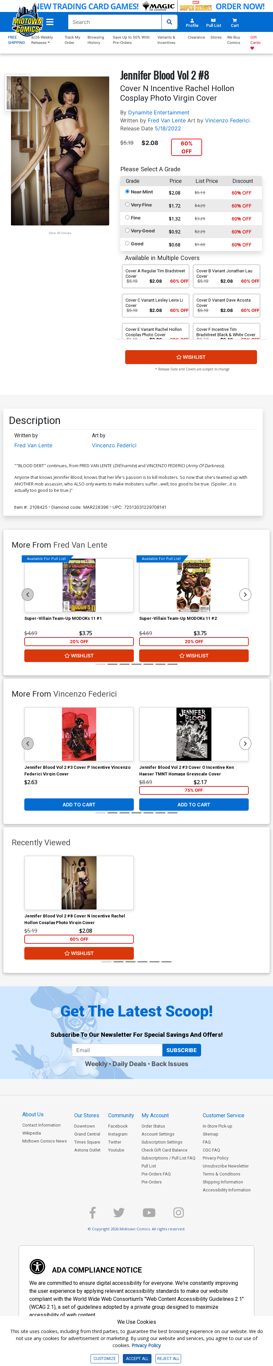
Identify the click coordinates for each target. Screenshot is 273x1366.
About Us (33, 1114)
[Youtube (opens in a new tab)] (149, 1215)
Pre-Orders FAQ (156, 1173)
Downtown (84, 1126)
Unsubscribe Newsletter (226, 1165)
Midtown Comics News (44, 1141)
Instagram (118, 1134)
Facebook (118, 1126)
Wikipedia (31, 1133)
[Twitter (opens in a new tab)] (119, 1215)
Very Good (143, 230)
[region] (28, 594)
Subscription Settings (161, 1142)
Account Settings (157, 1134)
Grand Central (87, 1134)
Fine (135, 217)
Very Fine (141, 204)
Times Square (87, 1142)
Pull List (148, 1165)
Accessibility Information (227, 1189)
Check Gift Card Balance (164, 1150)
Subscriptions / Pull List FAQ (168, 1158)
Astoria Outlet (87, 1150)
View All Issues (60, 233)
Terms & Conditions (221, 1173)
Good (137, 243)
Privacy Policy (215, 1158)
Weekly (96, 1064)
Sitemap (210, 1134)
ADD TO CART (79, 804)
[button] (50, 22)
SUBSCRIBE (181, 1050)
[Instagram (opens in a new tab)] (178, 1215)
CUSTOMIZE (105, 1358)
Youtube (116, 1150)
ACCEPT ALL (137, 1358)
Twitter (114, 1142)
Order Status (153, 1126)
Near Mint (142, 192)
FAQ (207, 1142)
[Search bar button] (169, 22)
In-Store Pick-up (217, 1126)
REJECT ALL (168, 1358)
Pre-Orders (151, 1181)
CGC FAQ (211, 1150)
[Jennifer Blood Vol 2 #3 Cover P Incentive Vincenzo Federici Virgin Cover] (79, 734)
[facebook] (93, 1215)
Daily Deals (129, 1064)
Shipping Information (223, 1181)
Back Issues (169, 1064)
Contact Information (41, 1125)
